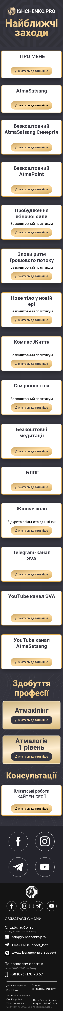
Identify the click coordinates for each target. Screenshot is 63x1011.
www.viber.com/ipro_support (34, 953)
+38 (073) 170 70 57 (26, 974)
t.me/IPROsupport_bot (30, 945)
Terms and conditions (18, 995)
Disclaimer (12, 990)
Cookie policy (14, 999)
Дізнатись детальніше (31, 71)
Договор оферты (16, 985)
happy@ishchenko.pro (29, 937)
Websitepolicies (15, 1003)
